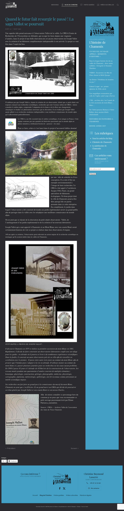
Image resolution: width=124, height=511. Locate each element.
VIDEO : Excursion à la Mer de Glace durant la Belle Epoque (100, 73)
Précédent (11, 448)
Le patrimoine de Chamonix (99, 147)
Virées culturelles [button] (107, 5)
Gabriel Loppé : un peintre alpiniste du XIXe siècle (99, 87)
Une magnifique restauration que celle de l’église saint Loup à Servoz (102, 94)
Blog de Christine (46, 495)
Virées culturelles (72, 495)
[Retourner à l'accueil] (11, 5)
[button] (118, 5)
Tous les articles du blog (102, 138)
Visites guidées (58, 495)
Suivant (74, 448)
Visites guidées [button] (89, 5)
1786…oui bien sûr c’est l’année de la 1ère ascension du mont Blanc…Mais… (101, 102)
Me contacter (95, 488)
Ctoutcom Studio (84, 506)
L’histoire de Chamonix (97, 44)
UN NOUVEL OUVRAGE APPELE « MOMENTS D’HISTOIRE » (98, 53)
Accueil (35, 495)
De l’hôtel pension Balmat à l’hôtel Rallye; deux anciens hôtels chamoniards (101, 112)
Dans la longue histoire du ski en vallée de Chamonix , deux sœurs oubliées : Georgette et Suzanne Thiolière (101, 64)
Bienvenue (55, 5)
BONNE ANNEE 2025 (97, 126)
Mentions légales (85, 495)
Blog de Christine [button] (71, 5)
